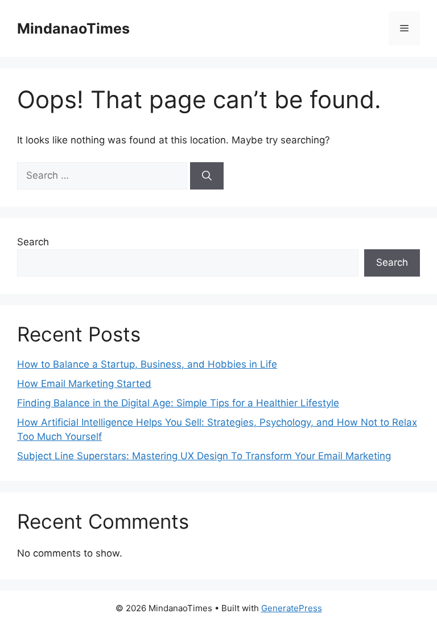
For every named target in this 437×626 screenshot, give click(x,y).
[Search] (207, 176)
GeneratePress (291, 608)
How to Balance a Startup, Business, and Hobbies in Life (147, 364)
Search (33, 242)
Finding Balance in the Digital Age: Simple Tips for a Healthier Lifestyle (178, 403)
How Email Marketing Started (84, 383)
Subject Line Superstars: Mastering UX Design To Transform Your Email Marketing (204, 456)
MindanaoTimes (73, 28)
